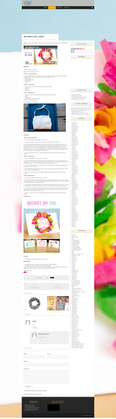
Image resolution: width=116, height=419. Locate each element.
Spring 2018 (74, 306)
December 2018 (75, 154)
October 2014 (74, 217)
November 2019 (75, 141)
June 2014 (74, 222)
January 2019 (74, 153)
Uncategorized (75, 331)
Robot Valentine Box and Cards (78, 99)
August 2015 (74, 205)
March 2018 (74, 165)
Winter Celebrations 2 (76, 342)
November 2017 (75, 170)
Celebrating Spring (75, 240)
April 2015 (74, 210)
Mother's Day (74, 285)
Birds (73, 238)
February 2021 (75, 124)
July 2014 (73, 221)
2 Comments (54, 39)
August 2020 (74, 131)
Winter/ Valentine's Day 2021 (77, 347)
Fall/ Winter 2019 (75, 270)
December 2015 (75, 200)
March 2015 (74, 211)
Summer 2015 (74, 314)
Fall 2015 (73, 256)
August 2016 (74, 189)
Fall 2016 (73, 261)
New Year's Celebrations (76, 288)
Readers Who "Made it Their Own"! (79, 292)
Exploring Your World (76, 255)
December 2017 (75, 169)
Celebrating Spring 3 (76, 242)
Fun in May (74, 275)
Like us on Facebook (57, 401)
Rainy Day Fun (75, 290)
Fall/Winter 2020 (75, 271)
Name (25, 354)
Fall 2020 (73, 266)
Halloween (74, 278)
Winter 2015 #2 (75, 338)
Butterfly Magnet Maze (35, 287)
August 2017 (74, 174)
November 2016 (75, 186)
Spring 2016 (74, 300)
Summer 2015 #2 (75, 316)
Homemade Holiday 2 (76, 281)
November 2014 (75, 216)
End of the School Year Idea (77, 254)
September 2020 (75, 130)
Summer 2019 (74, 325)
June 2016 (74, 192)
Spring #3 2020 (75, 299)
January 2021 (74, 125)
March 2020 (74, 136)
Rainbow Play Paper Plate (77, 95)
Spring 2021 (74, 313)
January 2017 (74, 183)
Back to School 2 (75, 237)
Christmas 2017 (75, 245)
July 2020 (73, 132)
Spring (73, 297)
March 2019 (74, 150)
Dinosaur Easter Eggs (76, 94)
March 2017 (74, 181)
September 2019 (75, 144)
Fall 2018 (73, 264)
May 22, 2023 (41, 335)
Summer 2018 (74, 323)
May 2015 (74, 208)
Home (45, 7)
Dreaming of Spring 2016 (77, 249)
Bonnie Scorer (27, 39)
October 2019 (74, 143)
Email (49, 354)
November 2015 (75, 201)
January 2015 (74, 213)
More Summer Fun (75, 284)
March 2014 (74, 226)
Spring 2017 (74, 303)
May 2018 (74, 163)
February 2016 (75, 197)
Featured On (74, 274)
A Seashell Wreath (34, 307)
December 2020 (75, 126)
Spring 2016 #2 (75, 302)
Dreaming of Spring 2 (76, 247)
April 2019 (74, 149)
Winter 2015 (74, 337)
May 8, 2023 (34, 322)
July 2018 (73, 160)
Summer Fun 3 (75, 327)
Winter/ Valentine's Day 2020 (77, 346)
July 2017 (73, 175)
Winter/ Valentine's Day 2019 (77, 345)
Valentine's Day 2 (75, 333)
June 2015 (74, 207)
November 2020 (75, 127)
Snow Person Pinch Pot (83, 113)
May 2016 (74, 193)
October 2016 (74, 187)
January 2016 (74, 198)
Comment (26, 368)
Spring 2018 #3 (75, 308)
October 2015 (74, 202)
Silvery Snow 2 (75, 294)
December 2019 (75, 140)
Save (25, 272)
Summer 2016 (74, 319)
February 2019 (75, 151)
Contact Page (85, 415)
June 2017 (74, 177)
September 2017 (75, 173)
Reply (35, 327)
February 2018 (75, 167)
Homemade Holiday (76, 280)
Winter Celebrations (76, 341)
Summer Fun (74, 326)
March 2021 (74, 122)
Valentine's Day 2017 (76, 335)
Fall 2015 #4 (74, 260)
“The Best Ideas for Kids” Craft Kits (79, 98)
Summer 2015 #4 (75, 318)
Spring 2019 (74, 309)
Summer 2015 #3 (75, 317)
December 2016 (75, 184)
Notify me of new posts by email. (33, 394)
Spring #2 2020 (75, 298)
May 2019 (74, 148)
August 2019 (74, 145)
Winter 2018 (74, 340)
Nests (73, 287)
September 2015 (75, 203)
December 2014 (75, 215)
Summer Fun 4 (75, 328)
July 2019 (73, 146)
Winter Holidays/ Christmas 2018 (78, 344)
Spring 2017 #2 (75, 304)
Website (26, 361)
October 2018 (74, 156)
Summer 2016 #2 (75, 321)
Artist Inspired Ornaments (84, 114)
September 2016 (75, 188)
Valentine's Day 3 (75, 336)
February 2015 (75, 212)
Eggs (73, 252)
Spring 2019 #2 (47, 39)
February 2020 (75, 137)
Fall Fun (73, 268)
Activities (52, 7)
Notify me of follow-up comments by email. (36, 390)
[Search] (92, 7)
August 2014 (74, 220)
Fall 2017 (73, 262)
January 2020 (74, 139)
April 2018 (74, 164)
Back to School (75, 236)
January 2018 (74, 168)
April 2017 (74, 179)
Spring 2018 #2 (75, 307)
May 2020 (74, 134)
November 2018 (75, 155)
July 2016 (73, 191)
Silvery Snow (74, 293)
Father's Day (74, 273)
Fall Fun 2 (74, 269)
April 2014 (74, 225)
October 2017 (74, 172)
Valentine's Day (75, 332)
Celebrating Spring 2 (76, 241)
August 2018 (74, 159)
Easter (73, 251)
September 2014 (75, 219)
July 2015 (73, 206)
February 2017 (75, 182)
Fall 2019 (73, 265)
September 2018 (75, 158)
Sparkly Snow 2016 (75, 295)
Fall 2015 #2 (74, 257)
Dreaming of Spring (76, 246)
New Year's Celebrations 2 (77, 289)
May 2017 (74, 178)
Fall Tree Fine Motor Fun (58, 307)
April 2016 (74, 194)
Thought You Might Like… (77, 330)
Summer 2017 (74, 322)
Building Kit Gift (57, 287)
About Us (59, 7)
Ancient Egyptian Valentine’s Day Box (79, 97)
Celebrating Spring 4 (76, 243)
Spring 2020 (74, 312)
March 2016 (74, 196)
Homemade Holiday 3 (76, 283)
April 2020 (74, 135)
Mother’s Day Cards (83, 110)
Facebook (81, 56)
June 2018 (74, 162)
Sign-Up (66, 7)
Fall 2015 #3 (74, 259)
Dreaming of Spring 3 (76, 250)
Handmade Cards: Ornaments (85, 109)
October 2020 (74, 129)
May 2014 (74, 224)
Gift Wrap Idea (75, 276)
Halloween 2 (74, 279)
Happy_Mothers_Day (33, 69)
